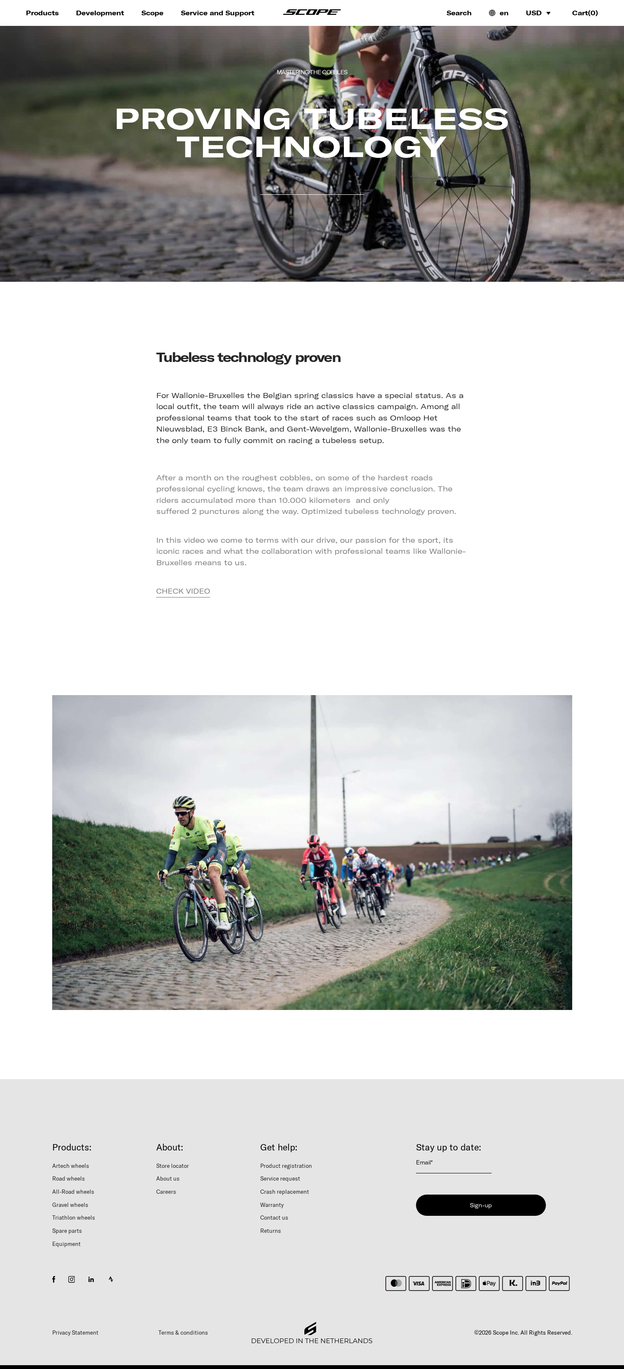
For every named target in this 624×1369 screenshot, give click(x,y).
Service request (280, 1178)
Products (42, 13)
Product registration (286, 1165)
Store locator (172, 1165)
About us (168, 1178)
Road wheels (68, 1178)
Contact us (274, 1217)
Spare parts (67, 1230)
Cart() (585, 13)
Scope (152, 13)
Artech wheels (70, 1165)
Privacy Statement (75, 1332)
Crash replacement (284, 1191)
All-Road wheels (73, 1191)
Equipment (66, 1243)
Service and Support (217, 13)
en (504, 13)
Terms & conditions (183, 1332)
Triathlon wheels (73, 1217)
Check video (183, 591)
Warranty (272, 1204)
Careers (166, 1191)
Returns (270, 1230)
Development (100, 13)
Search (459, 13)
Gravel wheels (70, 1204)
